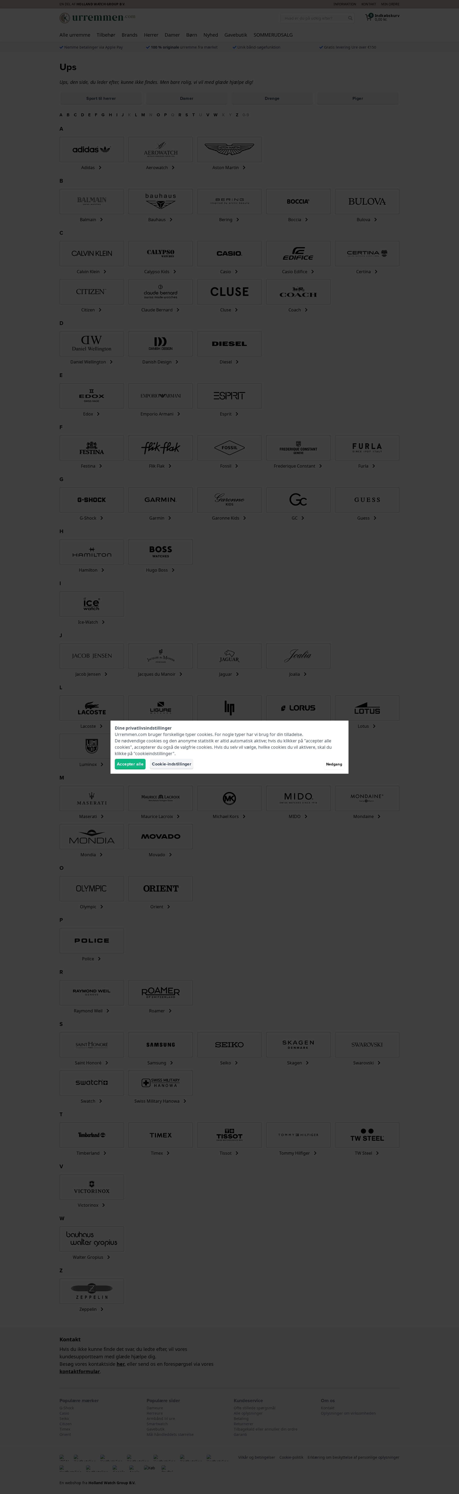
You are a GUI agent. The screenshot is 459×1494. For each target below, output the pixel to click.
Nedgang (334, 764)
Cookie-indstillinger (171, 764)
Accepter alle (130, 764)
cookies (204, 734)
